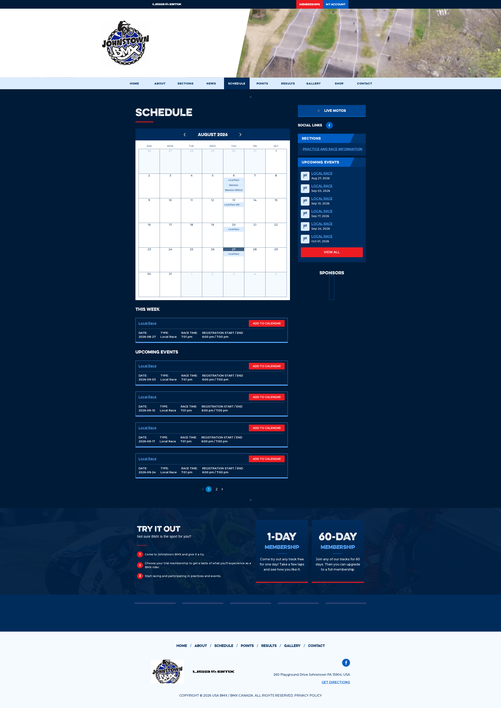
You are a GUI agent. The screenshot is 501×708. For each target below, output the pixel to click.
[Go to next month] (241, 134)
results (271, 645)
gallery (294, 645)
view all (332, 252)
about (202, 645)
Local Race (233, 180)
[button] (203, 489)
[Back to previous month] (185, 134)
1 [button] (208, 489)
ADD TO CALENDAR (267, 323)
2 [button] (217, 489)
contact (316, 645)
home (183, 645)
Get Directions (336, 682)
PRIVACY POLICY (308, 695)
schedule (226, 645)
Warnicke (233, 185)
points (249, 645)
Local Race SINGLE (234, 204)
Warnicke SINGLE (234, 190)
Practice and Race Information (332, 149)
